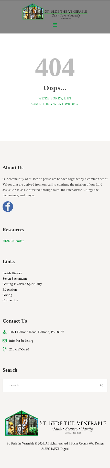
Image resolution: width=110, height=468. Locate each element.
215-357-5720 (19, 349)
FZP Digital (61, 449)
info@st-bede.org (21, 341)
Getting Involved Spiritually (22, 284)
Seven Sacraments (15, 278)
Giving (7, 295)
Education (10, 289)
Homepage (52, 119)
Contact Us (10, 300)
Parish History (12, 273)
